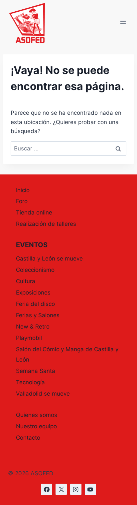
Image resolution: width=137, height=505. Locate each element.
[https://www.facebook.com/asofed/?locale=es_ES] (46, 489)
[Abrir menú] (123, 22)
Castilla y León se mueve (49, 258)
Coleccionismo (35, 270)
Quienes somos (36, 415)
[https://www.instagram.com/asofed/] (75, 489)
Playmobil (29, 338)
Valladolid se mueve (43, 393)
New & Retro (33, 326)
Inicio (23, 190)
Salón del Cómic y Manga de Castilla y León (67, 354)
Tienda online (34, 212)
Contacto (28, 437)
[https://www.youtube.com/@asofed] (90, 489)
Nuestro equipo (36, 426)
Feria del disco (35, 304)
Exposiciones (33, 292)
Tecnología (30, 382)
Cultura (25, 281)
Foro (22, 201)
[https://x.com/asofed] (61, 489)
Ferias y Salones (38, 315)
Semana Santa (35, 371)
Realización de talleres (46, 223)
